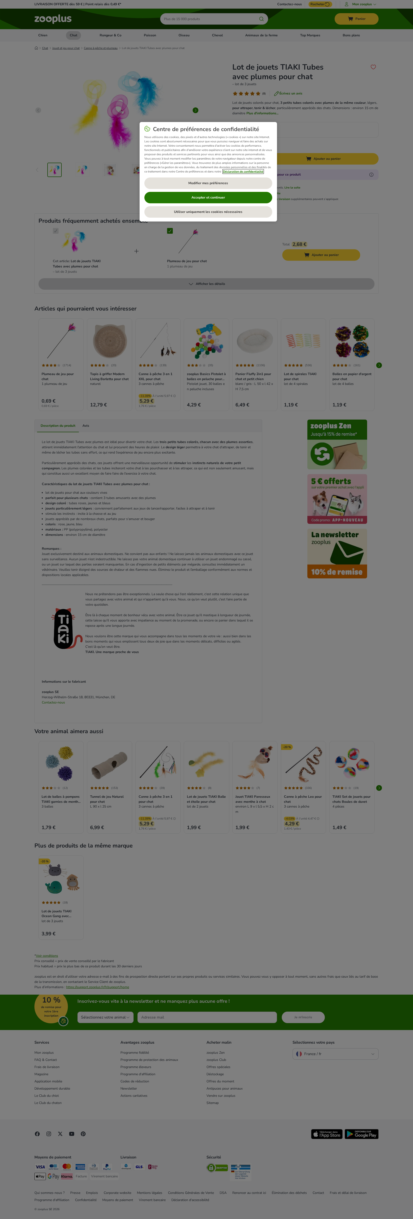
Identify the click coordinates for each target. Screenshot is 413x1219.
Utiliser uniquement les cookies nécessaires (208, 212)
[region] (208, 172)
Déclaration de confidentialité (243, 171)
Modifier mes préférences (208, 183)
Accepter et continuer (208, 197)
